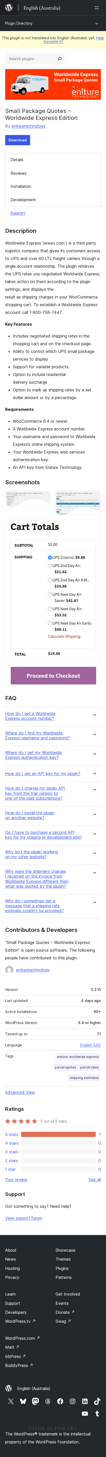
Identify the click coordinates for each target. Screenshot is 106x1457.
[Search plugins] (60, 59)
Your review (16, 1179)
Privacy (12, 1277)
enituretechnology (29, 126)
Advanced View (20, 1092)
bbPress (15, 1356)
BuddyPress (19, 1365)
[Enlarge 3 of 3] (93, 526)
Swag (63, 1321)
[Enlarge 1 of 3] (44, 497)
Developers (15, 1312)
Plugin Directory (18, 23)
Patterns (64, 1277)
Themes (63, 1259)
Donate (65, 1312)
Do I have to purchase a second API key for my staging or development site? (43, 835)
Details (17, 159)
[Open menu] (98, 7)
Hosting (12, 1268)
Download (17, 140)
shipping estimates (84, 1078)
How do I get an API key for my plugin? (42, 773)
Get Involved (68, 1294)
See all (95, 1179)
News (10, 1259)
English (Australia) (33, 1388)
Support (17, 213)
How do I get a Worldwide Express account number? (30, 716)
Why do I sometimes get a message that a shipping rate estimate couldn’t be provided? (34, 906)
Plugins (62, 1268)
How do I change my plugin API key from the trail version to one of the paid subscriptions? (35, 793)
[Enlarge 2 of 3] (93, 497)
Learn (10, 1294)
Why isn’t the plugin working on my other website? (31, 854)
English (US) (90, 1045)
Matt (12, 1347)
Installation (21, 186)
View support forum (23, 1218)
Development (23, 199)
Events (62, 1303)
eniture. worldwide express (78, 1057)
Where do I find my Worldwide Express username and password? (37, 735)
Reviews (18, 173)
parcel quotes (65, 1067)
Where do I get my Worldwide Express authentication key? (33, 755)
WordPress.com (22, 1338)
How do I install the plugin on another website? (29, 815)
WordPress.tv (20, 1321)
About (10, 1250)
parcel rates (89, 1067)
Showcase (65, 1250)
